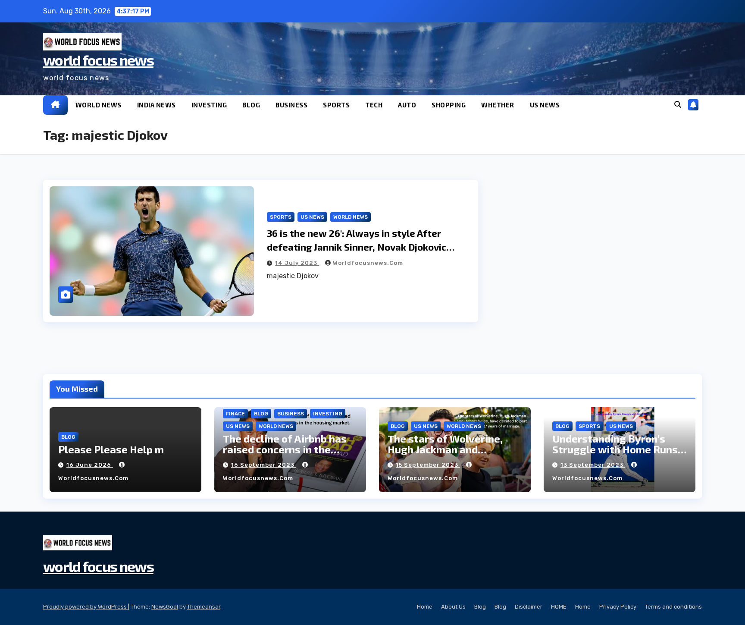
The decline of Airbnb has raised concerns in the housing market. (285, 449)
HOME (559, 606)
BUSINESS (291, 105)
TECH (373, 105)
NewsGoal (164, 606)
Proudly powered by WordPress (85, 606)
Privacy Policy (617, 606)
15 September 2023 (428, 465)
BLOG (251, 105)
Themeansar (203, 606)
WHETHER (497, 105)
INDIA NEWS (156, 105)
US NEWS (545, 105)
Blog (480, 606)
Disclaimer (528, 606)
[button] (677, 105)
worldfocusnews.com (368, 263)
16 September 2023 (263, 465)
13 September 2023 (592, 465)
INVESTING (209, 105)
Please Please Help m (111, 449)
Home (424, 606)
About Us (453, 606)
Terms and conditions (673, 606)
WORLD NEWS (98, 105)
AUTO (407, 105)
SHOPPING (449, 105)
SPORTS (336, 105)
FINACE (235, 414)
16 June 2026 (89, 465)
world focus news (98, 60)
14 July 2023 (297, 263)
